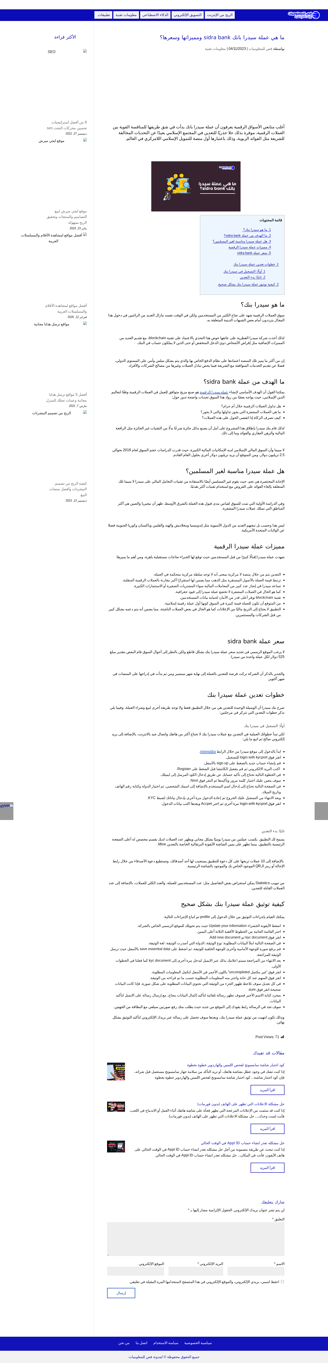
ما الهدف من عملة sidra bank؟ (247, 235)
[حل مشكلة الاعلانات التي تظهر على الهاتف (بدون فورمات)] (116, 1107)
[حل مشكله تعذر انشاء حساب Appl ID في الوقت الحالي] (116, 1146)
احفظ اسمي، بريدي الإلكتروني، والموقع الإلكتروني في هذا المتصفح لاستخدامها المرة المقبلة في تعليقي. (204, 1282)
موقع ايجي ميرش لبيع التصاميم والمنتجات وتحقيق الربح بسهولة (67, 216)
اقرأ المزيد (267, 1090)
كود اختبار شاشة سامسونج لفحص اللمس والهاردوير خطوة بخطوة (235, 1065)
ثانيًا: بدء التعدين (252, 277)
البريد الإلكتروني (210, 1264)
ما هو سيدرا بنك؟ (256, 230)
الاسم (279, 1264)
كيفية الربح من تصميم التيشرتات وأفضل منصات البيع (68, 489)
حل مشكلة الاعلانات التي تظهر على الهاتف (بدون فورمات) (240, 1104)
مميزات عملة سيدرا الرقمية (249, 247)
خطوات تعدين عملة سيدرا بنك (256, 264)
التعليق (278, 1219)
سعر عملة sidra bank (254, 253)
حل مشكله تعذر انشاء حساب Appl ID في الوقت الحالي (242, 1143)
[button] (317, 1333)
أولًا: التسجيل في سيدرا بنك (244, 271)
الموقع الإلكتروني (151, 1264)
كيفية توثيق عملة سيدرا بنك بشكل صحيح (248, 284)
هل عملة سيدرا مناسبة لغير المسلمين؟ (242, 241)
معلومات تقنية (215, 49)
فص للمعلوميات (260, 49)
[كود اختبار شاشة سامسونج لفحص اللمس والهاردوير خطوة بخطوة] (116, 1071)
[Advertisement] (195, 91)
